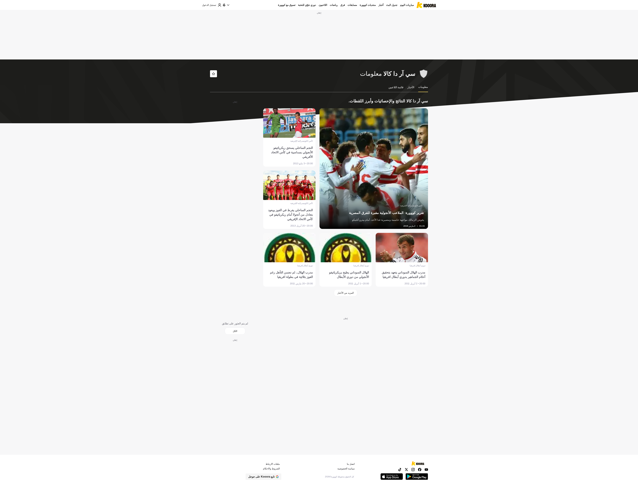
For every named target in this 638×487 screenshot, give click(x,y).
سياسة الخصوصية (346, 468)
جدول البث (391, 4)
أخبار (380, 4)
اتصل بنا (351, 464)
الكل (235, 331)
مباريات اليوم (407, 4)
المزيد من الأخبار (345, 293)
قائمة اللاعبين (395, 87)
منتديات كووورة (368, 4)
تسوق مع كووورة (286, 4)
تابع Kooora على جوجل (261, 476)
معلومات (423, 87)
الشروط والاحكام (271, 468)
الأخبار (410, 87)
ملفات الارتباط (273, 464)
